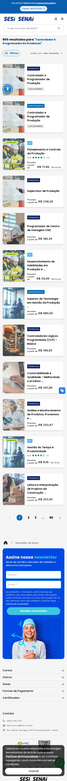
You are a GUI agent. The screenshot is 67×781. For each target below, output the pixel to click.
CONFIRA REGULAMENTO (46, 3)
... (43, 517)
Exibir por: (36, 53)
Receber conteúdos (33, 611)
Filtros (14, 53)
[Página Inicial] (6, 542)
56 (51, 517)
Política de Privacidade (22, 756)
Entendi (33, 771)
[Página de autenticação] (55, 18)
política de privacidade (17, 604)
